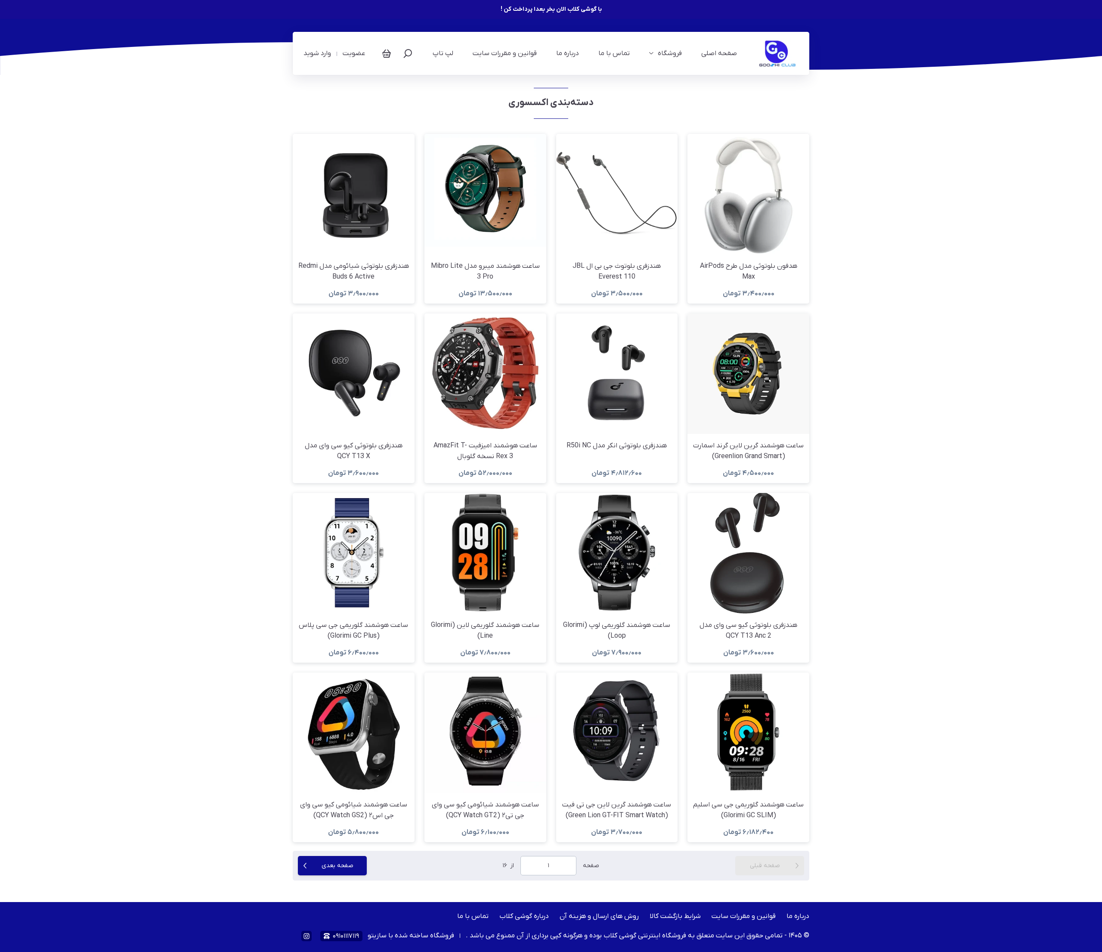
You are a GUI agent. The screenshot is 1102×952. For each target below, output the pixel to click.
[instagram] (306, 936)
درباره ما (567, 53)
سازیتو (377, 935)
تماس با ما (614, 53)
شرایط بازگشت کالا (675, 916)
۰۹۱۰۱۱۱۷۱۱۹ (346, 936)
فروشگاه (670, 53)
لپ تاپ (443, 53)
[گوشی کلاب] (778, 53)
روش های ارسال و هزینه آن (599, 916)
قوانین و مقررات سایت (505, 53)
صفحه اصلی (719, 53)
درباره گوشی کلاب (524, 916)
